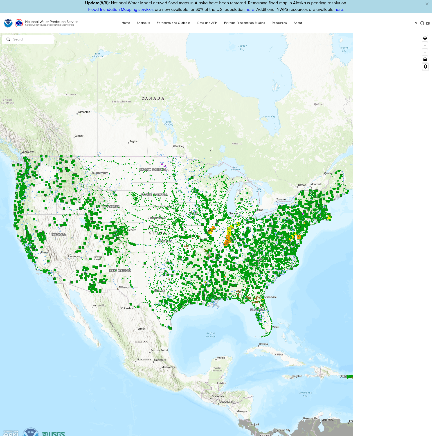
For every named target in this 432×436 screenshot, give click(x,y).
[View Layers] (425, 66)
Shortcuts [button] (143, 23)
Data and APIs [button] (207, 23)
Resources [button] (279, 23)
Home (126, 23)
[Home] (425, 59)
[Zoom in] (425, 45)
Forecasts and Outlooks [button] (174, 23)
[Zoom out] (425, 52)
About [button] (298, 23)
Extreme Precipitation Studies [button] (244, 23)
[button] (427, 3)
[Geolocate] (425, 38)
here (250, 9)
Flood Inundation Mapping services (121, 9)
